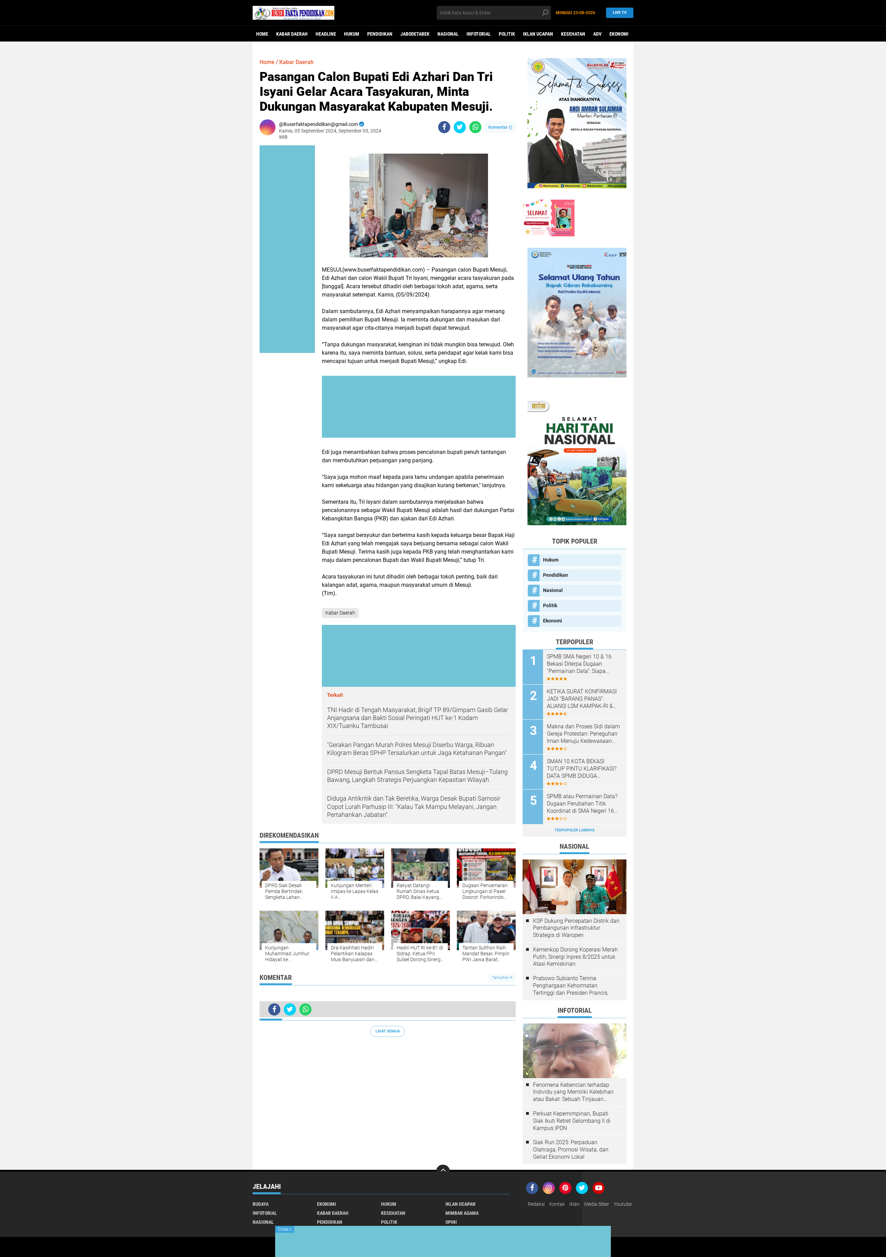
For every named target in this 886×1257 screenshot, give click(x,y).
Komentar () (500, 127)
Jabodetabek (415, 34)
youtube (623, 1204)
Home (262, 34)
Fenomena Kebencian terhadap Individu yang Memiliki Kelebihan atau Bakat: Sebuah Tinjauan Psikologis (573, 1092)
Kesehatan (573, 34)
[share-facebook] (444, 127)
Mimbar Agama (462, 1213)
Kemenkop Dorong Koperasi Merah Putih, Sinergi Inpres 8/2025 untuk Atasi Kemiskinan (575, 956)
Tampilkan (501, 977)
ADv (597, 34)
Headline (326, 34)
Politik (507, 34)
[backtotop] (443, 1171)
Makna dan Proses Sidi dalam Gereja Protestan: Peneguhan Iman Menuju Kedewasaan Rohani (583, 734)
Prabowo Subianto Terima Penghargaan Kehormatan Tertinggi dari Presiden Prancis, (570, 985)
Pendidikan (379, 34)
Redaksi (536, 1204)
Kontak (557, 1204)
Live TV (619, 12)
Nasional (448, 34)
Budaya (261, 1204)
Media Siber (596, 1204)
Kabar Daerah (292, 34)
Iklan (574, 1204)
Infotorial (479, 34)
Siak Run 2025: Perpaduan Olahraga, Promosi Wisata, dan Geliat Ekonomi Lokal (570, 1149)
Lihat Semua (388, 1031)
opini (451, 1222)
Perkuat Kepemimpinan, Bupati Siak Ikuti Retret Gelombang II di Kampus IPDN (572, 1120)
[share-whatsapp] (475, 127)
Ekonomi (619, 34)
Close (284, 1229)
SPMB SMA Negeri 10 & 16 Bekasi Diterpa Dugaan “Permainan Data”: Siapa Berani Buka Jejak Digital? (579, 664)
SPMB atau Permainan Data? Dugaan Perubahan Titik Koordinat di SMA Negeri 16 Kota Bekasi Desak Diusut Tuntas (582, 803)
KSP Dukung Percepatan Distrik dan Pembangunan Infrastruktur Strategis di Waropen (576, 928)
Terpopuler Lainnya (574, 830)
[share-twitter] (460, 127)
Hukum (351, 34)
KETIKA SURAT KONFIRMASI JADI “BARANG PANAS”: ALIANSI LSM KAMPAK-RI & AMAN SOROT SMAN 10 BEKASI (582, 699)
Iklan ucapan (538, 34)
